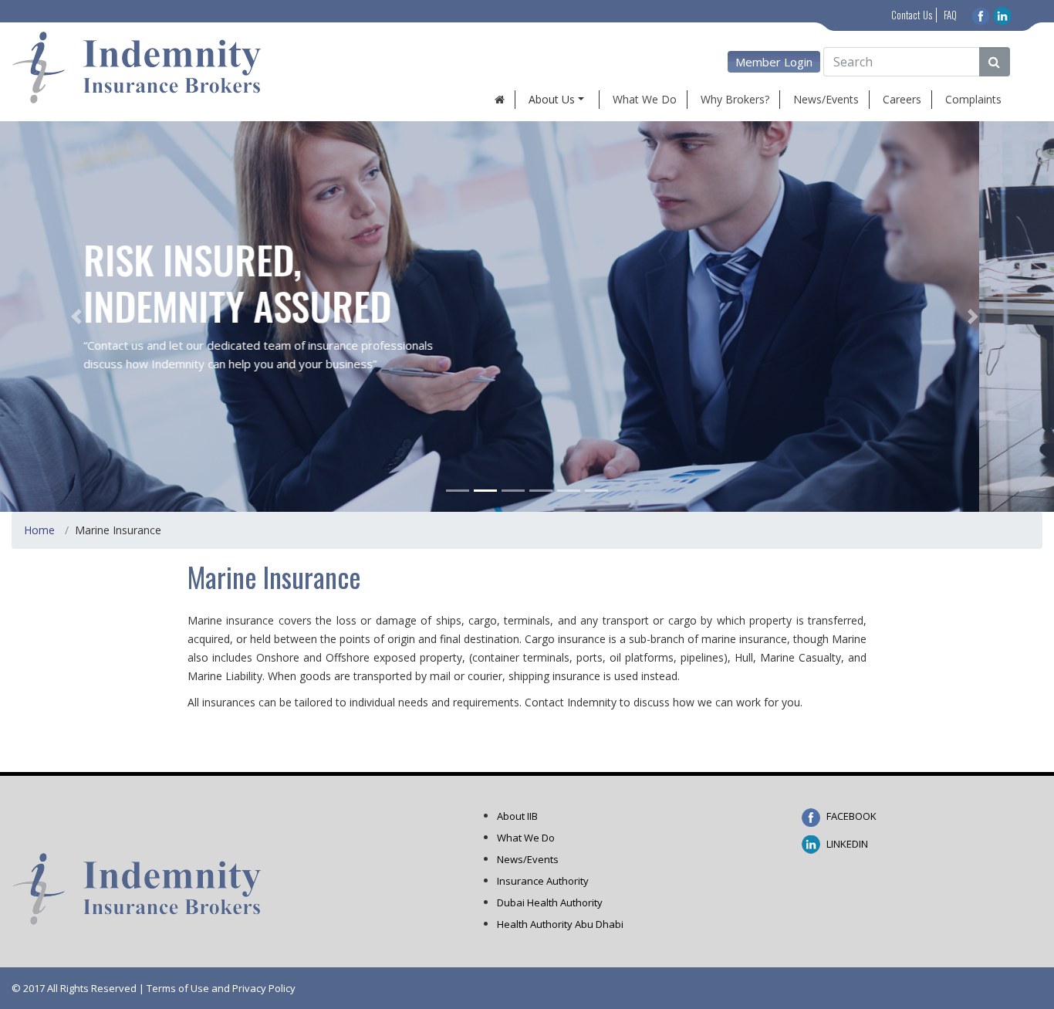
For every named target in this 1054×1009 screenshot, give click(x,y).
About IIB (517, 816)
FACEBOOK (850, 816)
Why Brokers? (735, 99)
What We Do (645, 99)
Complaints (973, 99)
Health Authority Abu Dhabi (560, 924)
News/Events (826, 99)
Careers (902, 99)
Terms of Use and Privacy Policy (221, 988)
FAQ (950, 14)
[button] (79, 316)
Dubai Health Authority (550, 902)
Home (39, 530)
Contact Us (911, 14)
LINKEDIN (846, 844)
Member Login (773, 61)
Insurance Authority (543, 881)
